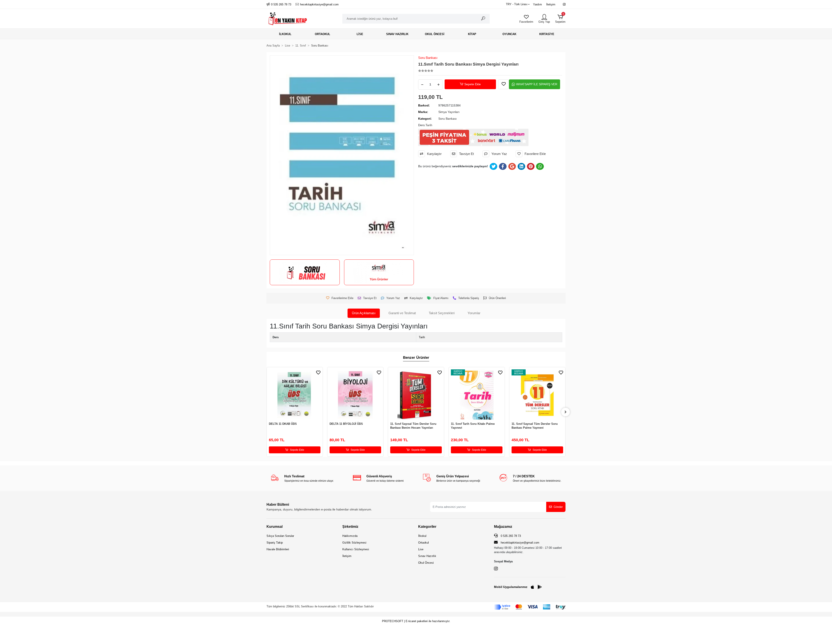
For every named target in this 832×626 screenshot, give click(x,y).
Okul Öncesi (426, 562)
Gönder (558, 507)
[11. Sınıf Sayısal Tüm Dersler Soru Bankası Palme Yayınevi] (537, 395)
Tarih (422, 337)
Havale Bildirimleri (277, 549)
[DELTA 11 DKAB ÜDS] (294, 395)
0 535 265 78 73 (510, 535)
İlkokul (422, 535)
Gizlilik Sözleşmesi (354, 542)
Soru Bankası (427, 58)
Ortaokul (423, 542)
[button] (560, 18)
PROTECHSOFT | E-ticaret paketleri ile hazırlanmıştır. (416, 621)
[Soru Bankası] (305, 272)
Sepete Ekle (472, 84)
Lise (420, 549)
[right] (565, 412)
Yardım (537, 4)
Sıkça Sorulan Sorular (280, 535)
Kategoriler (427, 526)
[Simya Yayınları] (379, 272)
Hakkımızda (350, 535)
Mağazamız (503, 526)
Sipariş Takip (274, 542)
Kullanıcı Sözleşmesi (355, 549)
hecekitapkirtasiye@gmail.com (520, 542)
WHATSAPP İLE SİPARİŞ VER (536, 84)
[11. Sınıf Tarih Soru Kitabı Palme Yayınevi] (476, 395)
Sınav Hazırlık (427, 556)
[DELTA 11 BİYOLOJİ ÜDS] (355, 395)
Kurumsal (274, 526)
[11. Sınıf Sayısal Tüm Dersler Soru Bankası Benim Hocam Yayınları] (416, 395)
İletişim (550, 4)
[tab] (364, 313)
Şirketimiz (350, 526)
